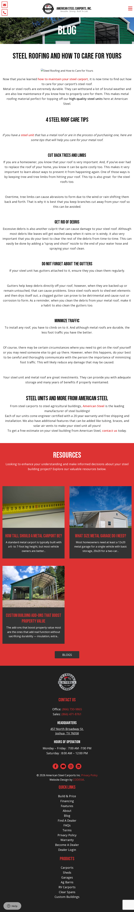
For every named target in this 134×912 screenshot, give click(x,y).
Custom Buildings (67, 897)
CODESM (78, 779)
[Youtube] (63, 766)
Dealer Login (67, 850)
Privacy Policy (89, 775)
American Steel (93, 406)
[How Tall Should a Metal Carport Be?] (33, 506)
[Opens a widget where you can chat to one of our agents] (12, 906)
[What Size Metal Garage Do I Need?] (100, 506)
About (67, 811)
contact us (109, 431)
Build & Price (67, 796)
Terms (67, 830)
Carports (67, 868)
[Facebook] (55, 766)
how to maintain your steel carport (63, 79)
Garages (67, 877)
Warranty (67, 840)
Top (126, 904)
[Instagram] (71, 766)
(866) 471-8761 (71, 714)
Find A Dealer (67, 820)
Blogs (67, 655)
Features (67, 806)
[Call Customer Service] (5, 12)
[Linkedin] (78, 766)
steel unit (27, 135)
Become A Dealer (67, 845)
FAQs (67, 825)
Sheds (67, 872)
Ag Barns (67, 882)
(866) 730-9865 (72, 709)
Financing (67, 801)
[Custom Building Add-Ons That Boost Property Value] (33, 586)
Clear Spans (67, 892)
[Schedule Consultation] (5, 4)
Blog (67, 816)
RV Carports (67, 887)
